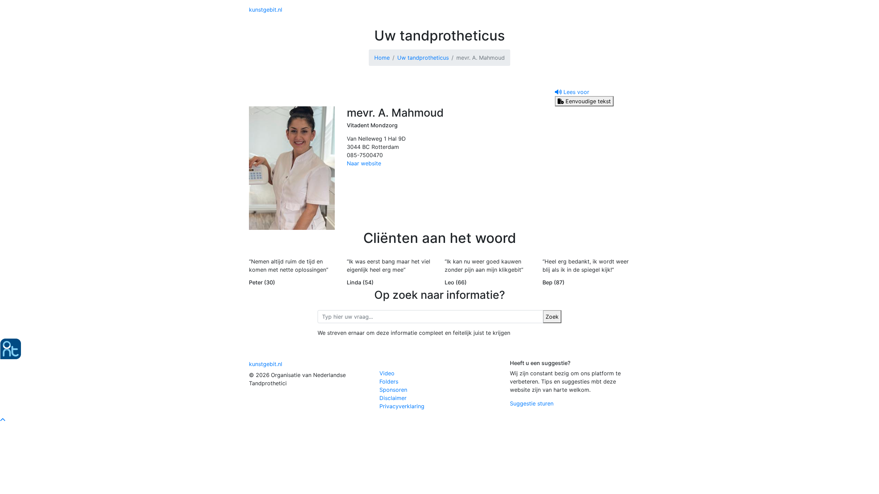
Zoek (552, 316)
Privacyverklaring (401, 406)
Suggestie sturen (531, 403)
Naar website (364, 163)
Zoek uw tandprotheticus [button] (535, 9)
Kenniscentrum (477, 9)
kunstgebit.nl (265, 9)
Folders (388, 381)
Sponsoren (393, 389)
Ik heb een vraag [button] (600, 9)
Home (382, 57)
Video (387, 373)
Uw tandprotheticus (423, 57)
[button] (572, 92)
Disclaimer (393, 398)
